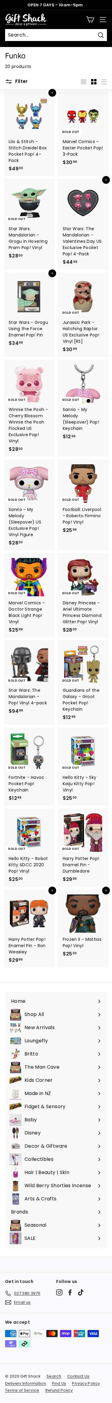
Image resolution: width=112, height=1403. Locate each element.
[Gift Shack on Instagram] (59, 1292)
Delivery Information (25, 1383)
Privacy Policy (86, 1383)
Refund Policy (59, 1390)
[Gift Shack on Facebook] (70, 1292)
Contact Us (78, 1376)
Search (54, 1376)
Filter (21, 81)
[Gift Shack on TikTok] (81, 1292)
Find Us (59, 1383)
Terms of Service (22, 1390)
